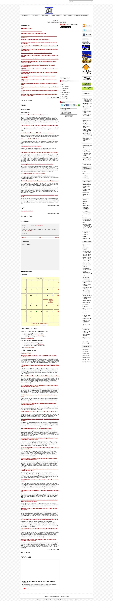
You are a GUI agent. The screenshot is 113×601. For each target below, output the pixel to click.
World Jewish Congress (86, 312)
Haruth (84, 171)
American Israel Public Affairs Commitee (86, 321)
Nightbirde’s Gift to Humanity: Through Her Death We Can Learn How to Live (87, 99)
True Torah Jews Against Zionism (86, 278)
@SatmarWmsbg (87, 361)
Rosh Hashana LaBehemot (51, 299)
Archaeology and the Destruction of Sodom (87, 108)
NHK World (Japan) (66, 92)
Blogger (67, 596)
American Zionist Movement (87, 285)
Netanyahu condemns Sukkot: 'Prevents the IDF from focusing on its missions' (39, 152)
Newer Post (23, 237)
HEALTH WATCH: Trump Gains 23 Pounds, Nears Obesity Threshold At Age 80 (39, 519)
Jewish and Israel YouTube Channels (87, 220)
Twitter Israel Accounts (86, 248)
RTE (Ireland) (64, 96)
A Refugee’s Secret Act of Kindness (87, 150)
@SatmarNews (86, 357)
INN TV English (86, 205)
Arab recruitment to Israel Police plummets (31, 146)
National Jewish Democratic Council (87, 294)
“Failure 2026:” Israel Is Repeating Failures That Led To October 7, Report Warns (40, 375)
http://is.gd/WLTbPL (27, 230)
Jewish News (45, 15)
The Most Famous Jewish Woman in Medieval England (87, 130)
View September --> (44, 323)
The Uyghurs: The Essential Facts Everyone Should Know (87, 159)
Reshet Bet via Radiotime (86, 232)
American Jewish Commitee (87, 332)
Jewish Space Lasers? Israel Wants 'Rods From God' (33, 33)
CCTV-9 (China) (65, 86)
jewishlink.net (86, 177)
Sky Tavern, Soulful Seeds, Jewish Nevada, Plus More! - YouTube (36, 53)
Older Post (57, 237)
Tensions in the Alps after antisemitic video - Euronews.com (35, 39)
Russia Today (65, 98)
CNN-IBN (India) (65, 88)
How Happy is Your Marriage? (87, 104)
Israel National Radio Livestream (87, 212)
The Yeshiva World (26, 353)
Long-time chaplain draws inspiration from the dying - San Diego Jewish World (39, 59)
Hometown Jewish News (81, 15)
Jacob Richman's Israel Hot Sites (87, 255)
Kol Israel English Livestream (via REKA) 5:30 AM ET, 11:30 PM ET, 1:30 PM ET (87, 227)
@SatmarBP (86, 349)
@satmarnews (86, 355)
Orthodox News (56, 15)
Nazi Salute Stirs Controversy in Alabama (87, 154)
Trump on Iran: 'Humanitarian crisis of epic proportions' (34, 114)
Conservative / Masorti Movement (87, 269)
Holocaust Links (86, 260)
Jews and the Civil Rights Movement (87, 164)
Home (22, 1)
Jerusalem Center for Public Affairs (87, 291)
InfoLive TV (85, 201)
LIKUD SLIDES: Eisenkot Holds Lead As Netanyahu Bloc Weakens (36, 428)
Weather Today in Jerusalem (87, 80)
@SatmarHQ (86, 351)
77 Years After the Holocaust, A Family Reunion (87, 135)
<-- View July (34, 323)
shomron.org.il (86, 343)
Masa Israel (85, 304)
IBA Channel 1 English (86, 198)
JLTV (84, 222)
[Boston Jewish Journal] (68, 112)
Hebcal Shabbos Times (29, 338)
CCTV (63, 84)
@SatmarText (86, 359)
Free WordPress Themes (44, 599)
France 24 (64, 90)
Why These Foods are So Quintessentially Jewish (87, 125)
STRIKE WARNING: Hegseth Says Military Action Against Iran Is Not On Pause (39, 411)
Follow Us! (88, 30)
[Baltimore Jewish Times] (68, 110)
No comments (39, 225)
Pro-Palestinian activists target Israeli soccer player (33, 173)
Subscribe (88, 25)
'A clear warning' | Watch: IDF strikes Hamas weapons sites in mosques (38, 138)
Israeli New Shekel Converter (86, 84)
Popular (63, 24)
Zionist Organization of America (87, 288)
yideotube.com (86, 238)
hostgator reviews (73, 599)
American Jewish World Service (87, 328)
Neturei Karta (86, 275)
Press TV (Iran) (65, 94)
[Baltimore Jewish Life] (68, 111)
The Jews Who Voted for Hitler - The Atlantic (31, 31)
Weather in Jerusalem (87, 78)
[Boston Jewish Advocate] (68, 113)
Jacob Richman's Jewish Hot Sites (87, 258)
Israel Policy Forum (87, 318)
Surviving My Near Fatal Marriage (87, 115)
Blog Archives (74, 24)
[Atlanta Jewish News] (68, 108)
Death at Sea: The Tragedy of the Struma (87, 139)
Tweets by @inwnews (65, 78)
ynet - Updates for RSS (27, 211)
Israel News (35, 15)
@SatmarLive (86, 353)
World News (25, 15)
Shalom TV (85, 234)
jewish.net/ (85, 175)
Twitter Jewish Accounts (86, 245)
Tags (68, 24)
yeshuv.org (85, 341)
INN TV (84, 203)
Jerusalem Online (87, 215)
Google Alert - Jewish (26, 28)
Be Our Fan (88, 34)
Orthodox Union (86, 263)
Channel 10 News (87, 184)
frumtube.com (86, 192)
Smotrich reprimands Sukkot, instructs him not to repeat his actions (37, 164)
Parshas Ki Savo (40, 334)
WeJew (84, 236)
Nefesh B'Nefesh (87, 300)
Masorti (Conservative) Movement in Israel (87, 272)
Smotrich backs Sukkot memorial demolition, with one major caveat (37, 132)
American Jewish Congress (87, 316)
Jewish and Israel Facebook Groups (87, 252)
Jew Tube (85, 217)
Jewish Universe (86, 173)
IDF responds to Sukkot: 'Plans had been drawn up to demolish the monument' (39, 180)
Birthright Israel (86, 302)
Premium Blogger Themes (65, 599)
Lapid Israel (85, 306)
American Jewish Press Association (87, 325)
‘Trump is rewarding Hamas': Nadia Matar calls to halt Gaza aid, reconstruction (39, 125)
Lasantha (57, 599)
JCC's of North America (86, 335)
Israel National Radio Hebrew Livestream (86, 208)
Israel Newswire (55, 596)
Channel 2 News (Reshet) (86, 190)
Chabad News (68, 15)
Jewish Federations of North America (87, 338)
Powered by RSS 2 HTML (53, 97)
